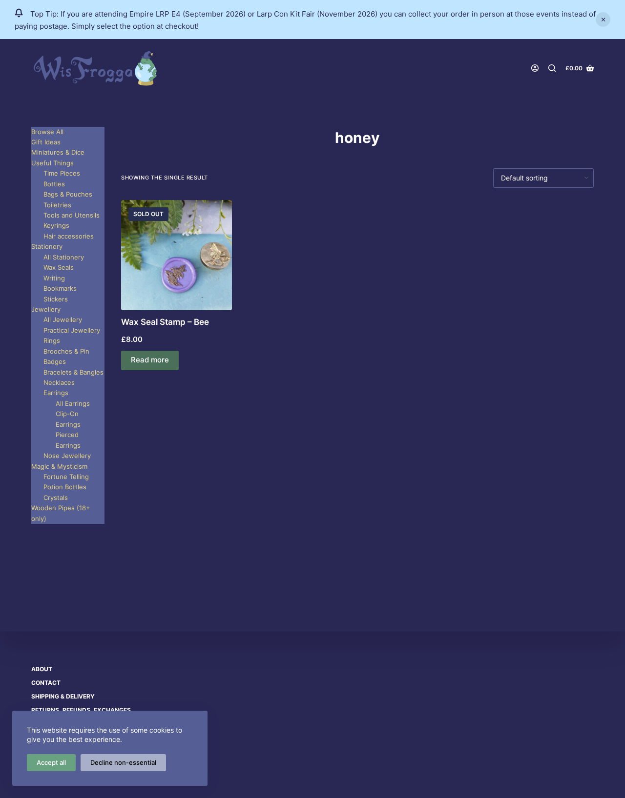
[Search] (552, 68)
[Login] (535, 68)
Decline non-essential (123, 762)
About (41, 669)
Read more (150, 359)
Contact (46, 682)
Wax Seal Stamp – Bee (165, 322)
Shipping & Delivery (63, 696)
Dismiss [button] (603, 19)
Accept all (51, 762)
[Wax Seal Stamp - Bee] (176, 255)
